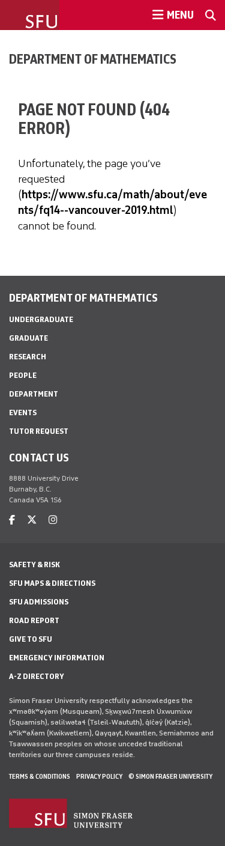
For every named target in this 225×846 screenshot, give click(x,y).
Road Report (34, 620)
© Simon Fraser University (170, 776)
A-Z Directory (36, 676)
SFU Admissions (38, 602)
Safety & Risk (34, 564)
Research (27, 356)
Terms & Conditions (39, 776)
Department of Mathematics (92, 58)
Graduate (28, 338)
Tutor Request (38, 431)
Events (23, 412)
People (23, 375)
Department (33, 394)
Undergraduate (41, 319)
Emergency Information (56, 658)
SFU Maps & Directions (52, 583)
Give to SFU (30, 639)
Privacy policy (99, 776)
